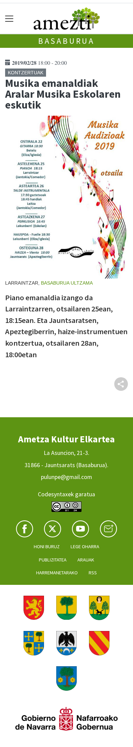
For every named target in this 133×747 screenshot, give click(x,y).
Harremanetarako (57, 573)
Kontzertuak (25, 72)
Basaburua (66, 41)
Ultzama (82, 283)
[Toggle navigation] (9, 18)
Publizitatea (52, 560)
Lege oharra (85, 546)
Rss (93, 573)
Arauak (85, 560)
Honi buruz (47, 546)
